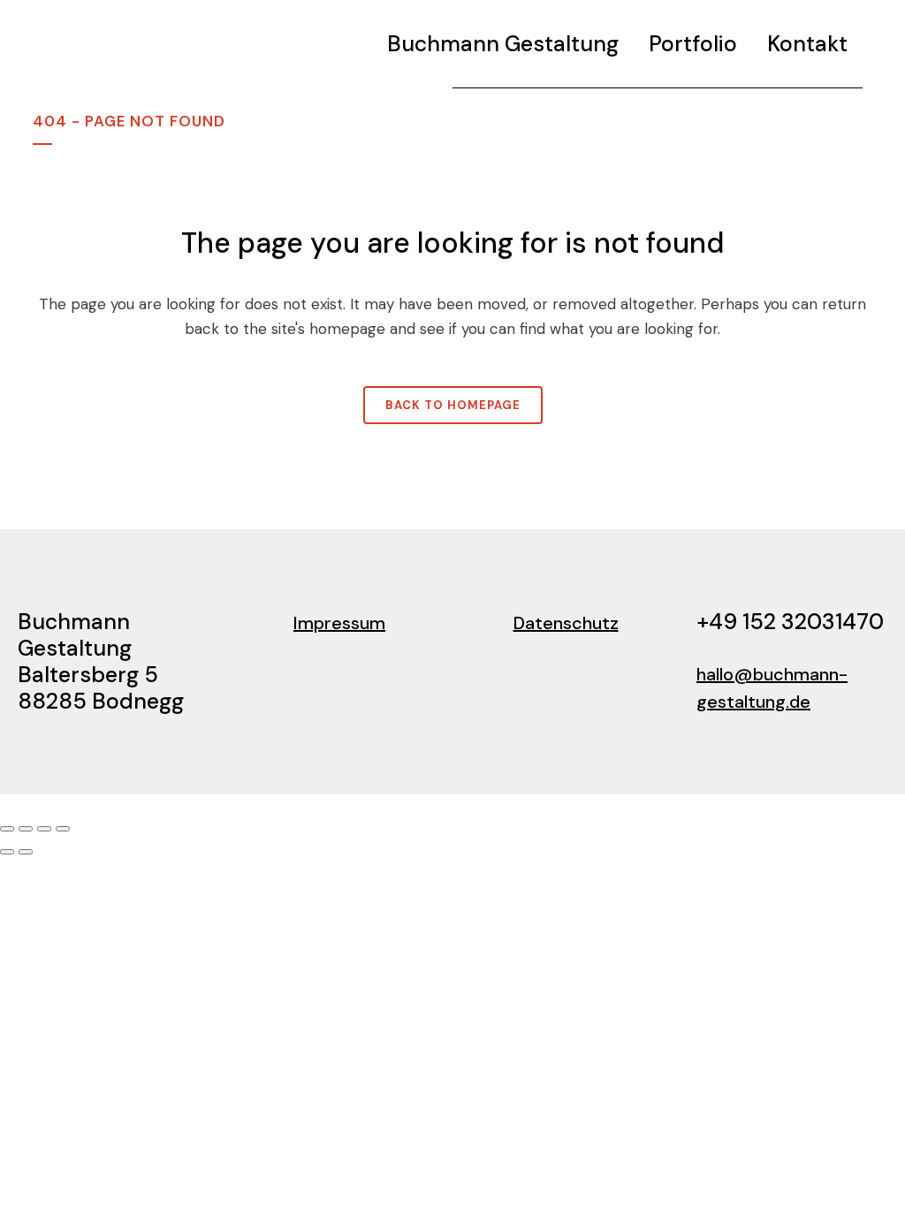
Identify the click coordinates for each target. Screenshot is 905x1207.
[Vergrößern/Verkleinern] (7, 828)
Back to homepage (453, 405)
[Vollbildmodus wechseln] (26, 828)
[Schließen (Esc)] (63, 828)
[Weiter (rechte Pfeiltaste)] (26, 851)
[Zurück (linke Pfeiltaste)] (7, 851)
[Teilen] (44, 828)
